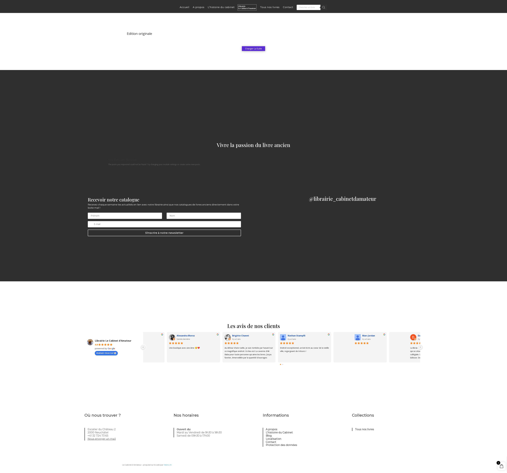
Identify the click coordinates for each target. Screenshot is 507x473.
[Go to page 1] (282, 364)
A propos (271, 429)
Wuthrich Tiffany (163, 335)
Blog (269, 435)
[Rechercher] (323, 7)
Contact (271, 442)
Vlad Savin (214, 335)
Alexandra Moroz (274, 335)
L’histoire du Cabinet (279, 432)
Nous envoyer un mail (102, 438)
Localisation (273, 438)
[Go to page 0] (280, 364)
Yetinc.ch (168, 465)
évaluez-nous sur (105, 352)
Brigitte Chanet (328, 335)
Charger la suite (253, 48)
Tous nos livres (364, 429)
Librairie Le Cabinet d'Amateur (113, 340)
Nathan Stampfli (385, 335)
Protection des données (281, 445)
